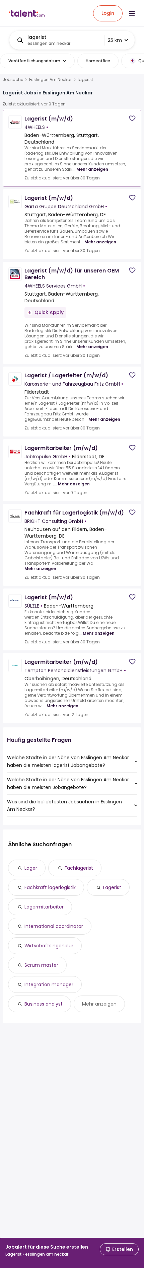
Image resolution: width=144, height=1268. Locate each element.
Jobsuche (13, 80)
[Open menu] (132, 13)
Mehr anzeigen (92, 169)
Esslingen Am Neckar (50, 80)
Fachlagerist (79, 868)
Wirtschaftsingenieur (48, 945)
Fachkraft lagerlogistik (50, 887)
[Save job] (132, 118)
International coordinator (53, 926)
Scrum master (41, 965)
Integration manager (48, 984)
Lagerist (112, 887)
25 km (115, 40)
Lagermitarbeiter (44, 906)
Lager (30, 868)
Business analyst (43, 1004)
